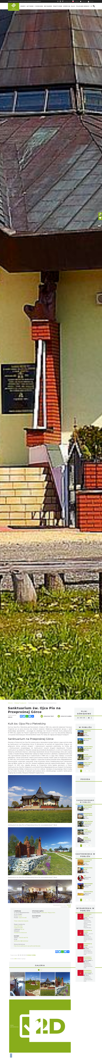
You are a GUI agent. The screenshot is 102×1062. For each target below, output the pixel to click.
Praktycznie (57, 6)
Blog (73, 6)
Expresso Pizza (88, 891)
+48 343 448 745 (23, 937)
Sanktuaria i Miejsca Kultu (48, 912)
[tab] (39, 970)
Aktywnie (30, 6)
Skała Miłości (87, 738)
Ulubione (84, 1)
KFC (85, 875)
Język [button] (76, 1)
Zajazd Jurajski (88, 883)
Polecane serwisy (83, 6)
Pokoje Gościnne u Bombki (87, 839)
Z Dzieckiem (39, 6)
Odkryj (23, 6)
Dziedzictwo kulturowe (20, 932)
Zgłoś (69, 905)
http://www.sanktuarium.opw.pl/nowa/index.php (27, 946)
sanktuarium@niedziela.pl (21, 941)
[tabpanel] (62, 984)
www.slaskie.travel (46, 825)
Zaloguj (91, 1)
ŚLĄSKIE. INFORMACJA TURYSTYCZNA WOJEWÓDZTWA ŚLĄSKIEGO (24, 1)
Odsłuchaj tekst (49, 716)
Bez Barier (48, 6)
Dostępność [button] (67, 1)
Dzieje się (66, 6)
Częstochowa (85, 788)
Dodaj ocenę (31, 955)
